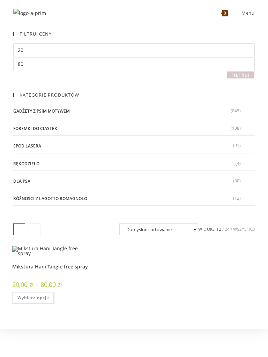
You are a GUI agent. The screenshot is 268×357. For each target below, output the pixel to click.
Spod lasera (27, 146)
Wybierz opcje (33, 298)
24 (227, 229)
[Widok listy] (34, 229)
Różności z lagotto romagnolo (50, 199)
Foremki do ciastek (35, 128)
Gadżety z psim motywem (41, 111)
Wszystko (244, 229)
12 (218, 229)
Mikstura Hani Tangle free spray (50, 266)
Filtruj (240, 75)
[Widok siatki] (19, 229)
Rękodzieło (26, 164)
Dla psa (21, 181)
